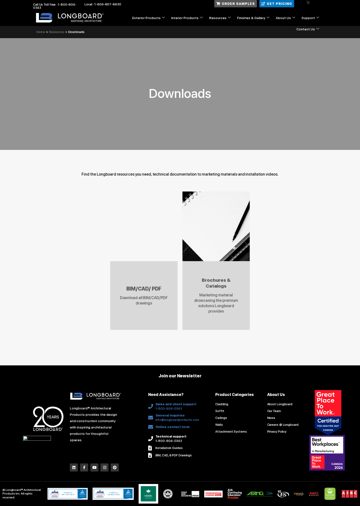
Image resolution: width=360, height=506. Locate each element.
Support (308, 18)
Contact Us (305, 29)
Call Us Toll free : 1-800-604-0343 (54, 6)
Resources (218, 18)
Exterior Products (146, 18)
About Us (283, 18)
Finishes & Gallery (251, 18)
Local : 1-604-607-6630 (102, 4)
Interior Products (185, 18)
